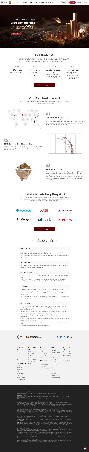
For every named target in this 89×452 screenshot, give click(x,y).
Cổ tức (29, 357)
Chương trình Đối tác (55, 377)
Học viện (31, 2)
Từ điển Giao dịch (43, 351)
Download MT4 (20, 367)
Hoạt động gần (41, 2)
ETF (17, 359)
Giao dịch (25, 2)
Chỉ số (18, 355)
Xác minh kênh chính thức (55, 366)
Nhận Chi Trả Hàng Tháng (67, 356)
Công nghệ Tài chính (32, 359)
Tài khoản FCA (64, 2)
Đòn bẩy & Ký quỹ (32, 353)
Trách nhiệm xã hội (55, 357)
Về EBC (35, 2)
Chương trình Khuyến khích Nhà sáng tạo (67, 352)
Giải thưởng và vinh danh (55, 353)
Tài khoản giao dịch (32, 351)
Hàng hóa (19, 351)
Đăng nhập (79, 2)
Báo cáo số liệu (43, 366)
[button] (85, 448)
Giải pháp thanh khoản (31, 362)
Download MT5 (20, 369)
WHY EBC (53, 350)
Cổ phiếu (18, 357)
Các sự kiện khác (66, 364)
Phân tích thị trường (21, 379)
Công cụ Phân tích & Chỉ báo (21, 374)
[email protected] (63, 419)
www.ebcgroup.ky (20, 399)
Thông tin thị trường (44, 364)
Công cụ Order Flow (21, 377)
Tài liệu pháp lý (54, 355)
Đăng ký (72, 2)
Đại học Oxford (54, 375)
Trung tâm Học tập (44, 353)
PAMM (18, 371)
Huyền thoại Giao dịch (43, 356)
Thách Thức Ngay (16, 33)
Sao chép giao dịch (49, 2)
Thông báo (53, 361)
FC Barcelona (54, 373)
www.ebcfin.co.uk (23, 397)
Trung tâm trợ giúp (55, 363)
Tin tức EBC (53, 359)
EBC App (18, 365)
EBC (20, 445)
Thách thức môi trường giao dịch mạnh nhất (66, 360)
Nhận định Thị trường (44, 368)
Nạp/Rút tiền (30, 355)
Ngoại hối (19, 353)
